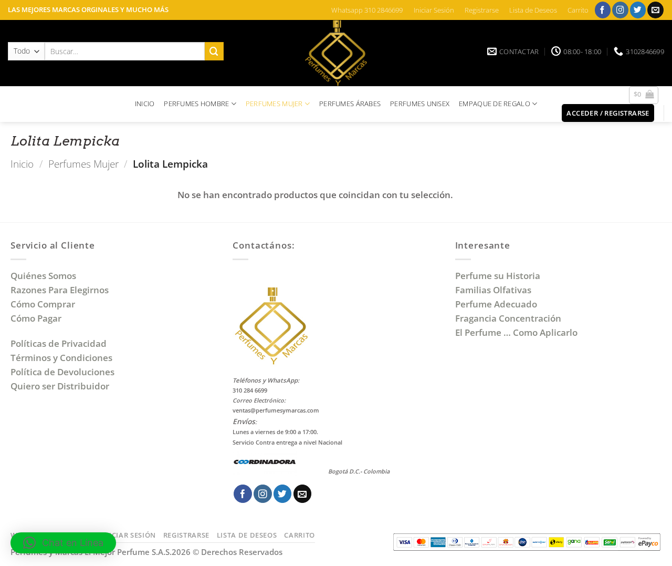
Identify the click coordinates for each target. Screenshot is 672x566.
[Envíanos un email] (655, 10)
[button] (644, 95)
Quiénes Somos (45, 276)
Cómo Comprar (43, 304)
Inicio (22, 164)
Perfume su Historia (497, 276)
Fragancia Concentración (509, 318)
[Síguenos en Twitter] (638, 10)
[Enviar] (214, 51)
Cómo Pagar (35, 318)
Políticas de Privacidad (58, 343)
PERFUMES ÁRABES (350, 103)
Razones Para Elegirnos (61, 290)
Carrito (578, 10)
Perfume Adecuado (497, 304)
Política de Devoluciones (62, 372)
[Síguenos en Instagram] (620, 10)
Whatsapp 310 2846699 (367, 10)
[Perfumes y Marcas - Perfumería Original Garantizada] (336, 53)
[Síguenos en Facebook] (603, 10)
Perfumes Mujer (83, 164)
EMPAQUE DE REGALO (494, 103)
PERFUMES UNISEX (419, 103)
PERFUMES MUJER (274, 103)
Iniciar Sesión (434, 10)
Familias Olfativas (493, 290)
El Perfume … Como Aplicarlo (516, 332)
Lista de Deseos (533, 10)
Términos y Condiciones (61, 358)
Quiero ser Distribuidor (59, 386)
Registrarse (482, 10)
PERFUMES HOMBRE (196, 103)
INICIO (145, 103)
